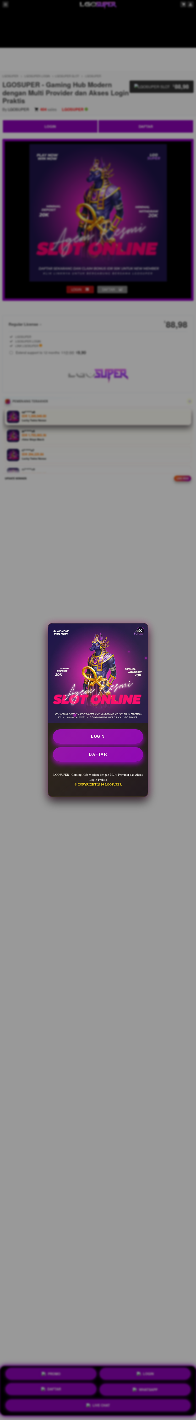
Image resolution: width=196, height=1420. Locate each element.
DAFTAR (98, 754)
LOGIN (98, 736)
